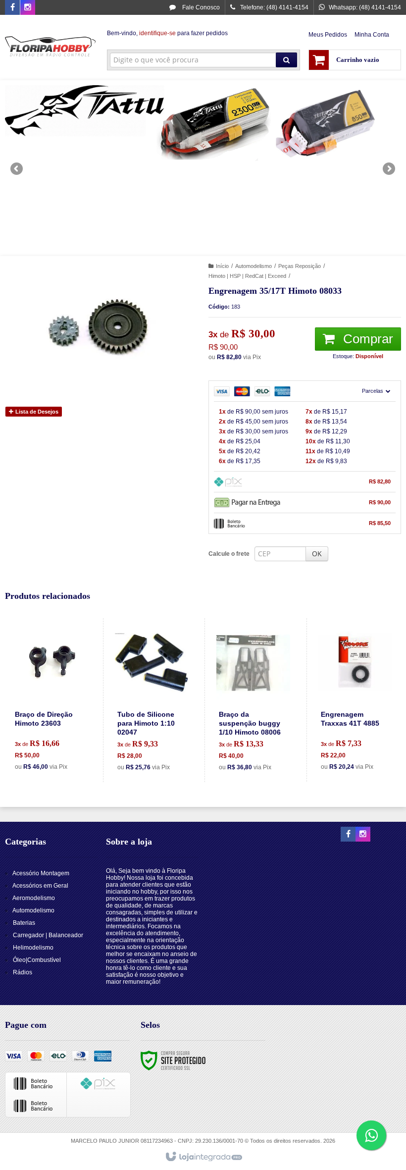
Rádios (22, 972)
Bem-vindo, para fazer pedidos (167, 33)
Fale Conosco (200, 7)
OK (317, 553)
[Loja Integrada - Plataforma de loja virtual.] (203, 1157)
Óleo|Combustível (37, 960)
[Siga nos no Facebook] (12, 7)
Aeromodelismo (33, 898)
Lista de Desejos (36, 412)
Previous (17, 168)
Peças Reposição (299, 266)
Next (390, 164)
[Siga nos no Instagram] (27, 7)
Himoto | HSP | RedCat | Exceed (247, 276)
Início (222, 266)
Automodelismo (253, 266)
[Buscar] (286, 60)
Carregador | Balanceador (48, 935)
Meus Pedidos (327, 34)
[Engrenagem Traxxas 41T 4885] (355, 700)
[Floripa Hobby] (50, 47)
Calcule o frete (229, 553)
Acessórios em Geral (40, 885)
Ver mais (55, 736)
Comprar (366, 338)
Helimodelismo (33, 947)
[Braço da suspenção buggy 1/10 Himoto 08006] (253, 700)
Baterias (24, 922)
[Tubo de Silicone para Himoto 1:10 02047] (152, 700)
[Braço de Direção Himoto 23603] (49, 700)
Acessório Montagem (40, 873)
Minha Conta (372, 34)
